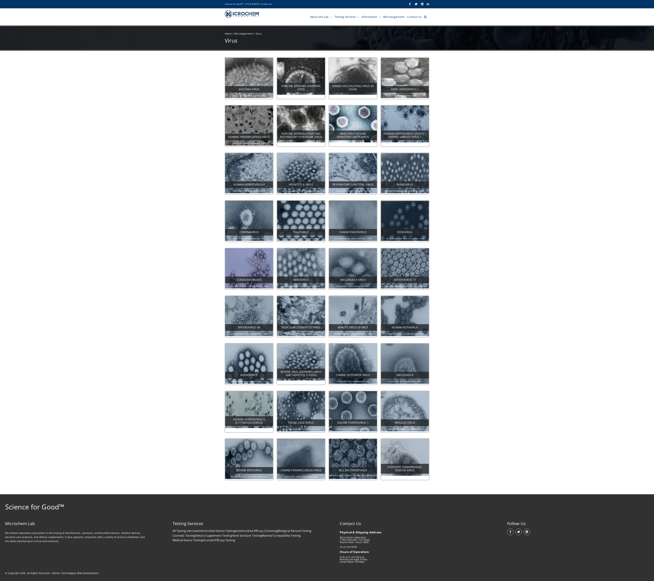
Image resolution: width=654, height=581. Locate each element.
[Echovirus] (405, 202)
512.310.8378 (252, 4)
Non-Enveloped (306, 191)
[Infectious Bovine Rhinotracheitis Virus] (353, 107)
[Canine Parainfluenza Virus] (301, 440)
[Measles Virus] (405, 393)
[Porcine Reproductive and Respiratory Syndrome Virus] (301, 107)
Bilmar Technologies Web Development (75, 573)
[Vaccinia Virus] (249, 59)
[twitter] (518, 532)
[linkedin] (527, 532)
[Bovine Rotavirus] (249, 440)
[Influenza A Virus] (353, 250)
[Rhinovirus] (405, 155)
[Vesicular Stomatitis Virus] (301, 298)
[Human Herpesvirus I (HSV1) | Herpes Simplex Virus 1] (405, 107)
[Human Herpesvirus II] (249, 155)
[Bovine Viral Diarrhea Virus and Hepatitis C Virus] (301, 345)
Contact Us (266, 4)
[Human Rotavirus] (405, 298)
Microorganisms (252, 96)
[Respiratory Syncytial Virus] (353, 155)
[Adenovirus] (249, 345)
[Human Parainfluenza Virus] (249, 107)
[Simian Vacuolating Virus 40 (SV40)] (353, 59)
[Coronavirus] (249, 202)
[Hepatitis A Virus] (301, 155)
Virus (263, 96)
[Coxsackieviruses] (249, 250)
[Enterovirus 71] (405, 250)
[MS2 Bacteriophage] (353, 440)
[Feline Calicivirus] (301, 393)
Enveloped (238, 96)
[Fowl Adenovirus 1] (405, 59)
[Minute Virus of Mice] (353, 298)
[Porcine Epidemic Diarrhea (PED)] (301, 59)
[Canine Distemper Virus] (353, 345)
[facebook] (510, 532)
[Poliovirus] (301, 202)
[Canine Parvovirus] (353, 202)
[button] (425, 16)
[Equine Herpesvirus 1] (353, 393)
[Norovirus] (301, 250)
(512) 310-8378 (348, 547)
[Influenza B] (405, 345)
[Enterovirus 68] (249, 298)
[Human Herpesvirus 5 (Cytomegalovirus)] (249, 393)
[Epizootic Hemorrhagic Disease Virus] (405, 440)
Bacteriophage (337, 475)
